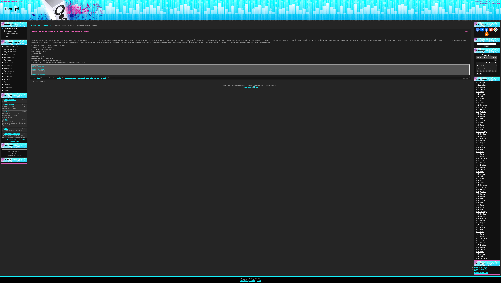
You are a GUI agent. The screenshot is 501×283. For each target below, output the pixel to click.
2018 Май (479, 256)
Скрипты (7, 63)
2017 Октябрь (481, 241)
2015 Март (480, 172)
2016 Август (480, 209)
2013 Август (480, 129)
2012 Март (480, 92)
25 (484, 71)
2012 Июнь (480, 98)
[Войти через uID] (478, 30)
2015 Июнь (480, 178)
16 (478, 68)
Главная (4, 1)
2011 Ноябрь (480, 83)
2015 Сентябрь (481, 185)
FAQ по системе (480, 271)
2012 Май (479, 96)
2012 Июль (480, 101)
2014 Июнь (480, 152)
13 (490, 66)
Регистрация (12, 1)
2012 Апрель (480, 94)
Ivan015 (59, 78)
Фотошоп (7, 60)
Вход (20, 1)
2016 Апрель (480, 201)
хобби (91, 78)
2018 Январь (480, 247)
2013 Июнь (480, 125)
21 (493, 68)
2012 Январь (480, 87)
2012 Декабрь (481, 112)
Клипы (6, 74)
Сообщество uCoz (481, 269)
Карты (6, 79)
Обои (6, 85)
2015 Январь (480, 167)
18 (484, 68)
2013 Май (479, 123)
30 (478, 74)
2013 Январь (480, 114)
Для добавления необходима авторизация (14, 140)
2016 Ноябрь (480, 216)
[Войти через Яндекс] (491, 30)
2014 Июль (480, 154)
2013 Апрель (480, 121)
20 (490, 68)
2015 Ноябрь (480, 189)
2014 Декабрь (481, 165)
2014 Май (479, 149)
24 (481, 71)
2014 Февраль (481, 143)
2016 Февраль (481, 196)
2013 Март (480, 118)
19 (487, 68)
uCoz (259, 281)
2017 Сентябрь (481, 238)
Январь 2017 (486, 55)
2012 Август (480, 103)
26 (487, 71)
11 (484, 66)
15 (496, 66)
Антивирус (8, 54)
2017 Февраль (481, 223)
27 (51, 26)
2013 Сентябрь (481, 132)
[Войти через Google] (495, 29)
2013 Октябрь (481, 134)
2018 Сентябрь (481, 258)
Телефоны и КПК (10, 46)
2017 (39, 26)
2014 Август (480, 156)
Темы (6, 90)
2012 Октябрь (481, 107)
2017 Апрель (480, 227)
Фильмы (7, 65)
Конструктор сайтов (247, 281)
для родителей (81, 78)
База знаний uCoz (481, 273)
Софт (6, 87)
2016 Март (480, 198)
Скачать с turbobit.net (38, 66)
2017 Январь (480, 221)
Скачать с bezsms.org (38, 69)
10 (481, 66)
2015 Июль (480, 181)
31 (481, 74)
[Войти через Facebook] (486, 30)
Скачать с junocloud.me (38, 74)
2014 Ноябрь (480, 163)
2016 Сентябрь (481, 212)
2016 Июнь (480, 205)
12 (487, 66)
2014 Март (480, 145)
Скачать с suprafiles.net (38, 71)
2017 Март (480, 225)
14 (493, 66)
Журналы (7, 57)
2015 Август (480, 183)
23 (478, 71)
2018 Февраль (481, 249)
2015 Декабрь (481, 192)
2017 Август (480, 236)
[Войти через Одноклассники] (487, 34)
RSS (498, 3)
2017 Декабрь (481, 245)
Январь (46, 26)
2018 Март (480, 252)
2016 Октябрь (481, 214)
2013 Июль (480, 127)
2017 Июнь (480, 232)
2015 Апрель (480, 174)
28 (493, 71)
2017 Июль (480, 234)
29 (496, 71)
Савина (67, 78)
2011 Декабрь (481, 85)
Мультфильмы (9, 49)
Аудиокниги (8, 52)
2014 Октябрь (481, 161)
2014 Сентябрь (481, 158)
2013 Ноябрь (480, 136)
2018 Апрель (480, 254)
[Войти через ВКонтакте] (482, 30)
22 (496, 68)
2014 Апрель (480, 147)
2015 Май (479, 176)
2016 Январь (480, 194)
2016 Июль (480, 207)
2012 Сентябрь (481, 105)
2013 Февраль (481, 116)
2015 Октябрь (481, 187)
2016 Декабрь (481, 218)
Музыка (6, 68)
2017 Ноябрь (480, 243)
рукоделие (96, 78)
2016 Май (479, 203)
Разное (6, 71)
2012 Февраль (481, 89)
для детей (103, 78)
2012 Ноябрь (480, 109)
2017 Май (479, 229)
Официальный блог (481, 267)
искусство (73, 78)
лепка (87, 78)
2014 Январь (480, 141)
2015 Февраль (481, 169)
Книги (6, 76)
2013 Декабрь (481, 138)
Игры (6, 82)
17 (481, 68)
